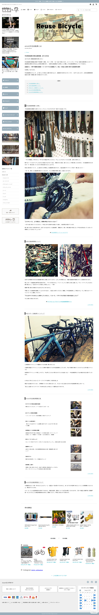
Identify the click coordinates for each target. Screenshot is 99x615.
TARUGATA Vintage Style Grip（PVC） (31, 525)
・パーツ (4, 190)
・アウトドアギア (6, 203)
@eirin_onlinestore (37, 570)
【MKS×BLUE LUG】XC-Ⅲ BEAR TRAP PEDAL (72, 525)
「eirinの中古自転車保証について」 (35, 92)
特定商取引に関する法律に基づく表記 (31, 602)
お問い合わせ (45, 602)
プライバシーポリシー (55, 602)
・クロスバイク (5, 178)
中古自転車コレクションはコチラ (59, 232)
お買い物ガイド (5, 602)
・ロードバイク (5, 181)
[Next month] (95, 590)
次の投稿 (64, 538)
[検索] (79, 10)
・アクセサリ (5, 199)
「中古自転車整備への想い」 (34, 83)
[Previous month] (80, 590)
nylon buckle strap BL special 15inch (44, 525)
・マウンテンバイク (6, 187)
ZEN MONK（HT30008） (58, 525)
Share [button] (27, 52)
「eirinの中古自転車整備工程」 (34, 90)
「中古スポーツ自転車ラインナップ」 (36, 87)
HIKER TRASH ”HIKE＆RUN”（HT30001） (85, 525)
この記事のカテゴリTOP (60, 575)
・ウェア (4, 193)
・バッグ (4, 196)
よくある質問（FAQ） (16, 602)
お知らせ (4, 171)
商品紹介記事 (5, 175)
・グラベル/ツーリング (7, 184)
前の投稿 (53, 538)
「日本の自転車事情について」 (34, 85)
